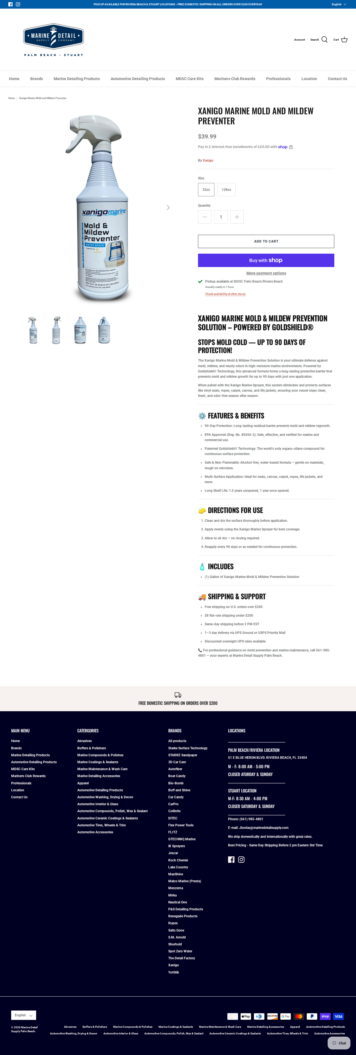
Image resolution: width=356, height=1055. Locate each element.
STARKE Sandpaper (182, 755)
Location (309, 78)
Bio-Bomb (176, 783)
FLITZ (172, 832)
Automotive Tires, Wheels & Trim (101, 825)
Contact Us (337, 78)
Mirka (172, 895)
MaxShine (175, 874)
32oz (206, 190)
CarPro (173, 804)
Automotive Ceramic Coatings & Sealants (107, 818)
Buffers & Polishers (91, 748)
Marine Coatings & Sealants (97, 762)
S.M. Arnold (177, 937)
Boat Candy (177, 776)
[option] (98, 207)
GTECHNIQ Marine (182, 839)
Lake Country (178, 867)
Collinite (174, 811)
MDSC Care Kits (190, 78)
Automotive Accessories (95, 832)
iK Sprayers (176, 846)
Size (201, 178)
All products (177, 741)
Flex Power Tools (181, 825)
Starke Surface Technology (187, 748)
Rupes (173, 923)
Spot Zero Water (180, 951)
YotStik (173, 972)
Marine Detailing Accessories (98, 776)
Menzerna (175, 888)
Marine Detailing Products (77, 78)
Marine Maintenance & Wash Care (102, 769)
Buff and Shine (179, 790)
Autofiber (175, 769)
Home (14, 78)
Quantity (204, 205)
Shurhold (175, 944)
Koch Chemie (178, 860)
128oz (226, 190)
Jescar (173, 853)
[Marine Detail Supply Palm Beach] (53, 39)
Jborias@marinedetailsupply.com (263, 828)
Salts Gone (176, 930)
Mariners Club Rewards (234, 78)
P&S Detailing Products (185, 909)
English (337, 4)
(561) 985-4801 (251, 819)
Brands (36, 78)
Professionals (278, 78)
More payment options (266, 273)
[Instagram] (18, 4)
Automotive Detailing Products (138, 78)
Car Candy (176, 797)
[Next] (168, 207)
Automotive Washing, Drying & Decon (105, 797)
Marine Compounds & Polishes (100, 755)
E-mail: (233, 828)
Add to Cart (266, 241)
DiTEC (172, 818)
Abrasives (84, 741)
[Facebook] (10, 4)
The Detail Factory (181, 958)
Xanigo (208, 160)
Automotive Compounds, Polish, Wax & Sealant (112, 811)
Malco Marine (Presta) (184, 881)
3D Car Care (177, 762)
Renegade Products (182, 916)
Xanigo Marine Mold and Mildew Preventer (42, 98)
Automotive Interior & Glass (97, 804)
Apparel (83, 783)
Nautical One (177, 902)
